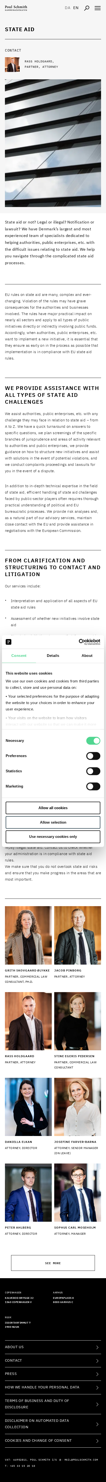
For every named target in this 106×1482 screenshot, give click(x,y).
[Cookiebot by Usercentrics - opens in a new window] (78, 642)
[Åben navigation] (97, 8)
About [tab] (87, 655)
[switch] (93, 756)
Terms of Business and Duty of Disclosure (37, 1404)
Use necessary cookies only (53, 837)
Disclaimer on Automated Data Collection (37, 1424)
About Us (14, 1347)
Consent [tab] (19, 655)
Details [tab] (53, 655)
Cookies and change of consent (38, 1440)
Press (11, 1374)
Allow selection (53, 822)
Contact (13, 1360)
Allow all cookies (53, 808)
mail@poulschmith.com (81, 1460)
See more (53, 1262)
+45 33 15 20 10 (22, 1466)
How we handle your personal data (42, 1387)
